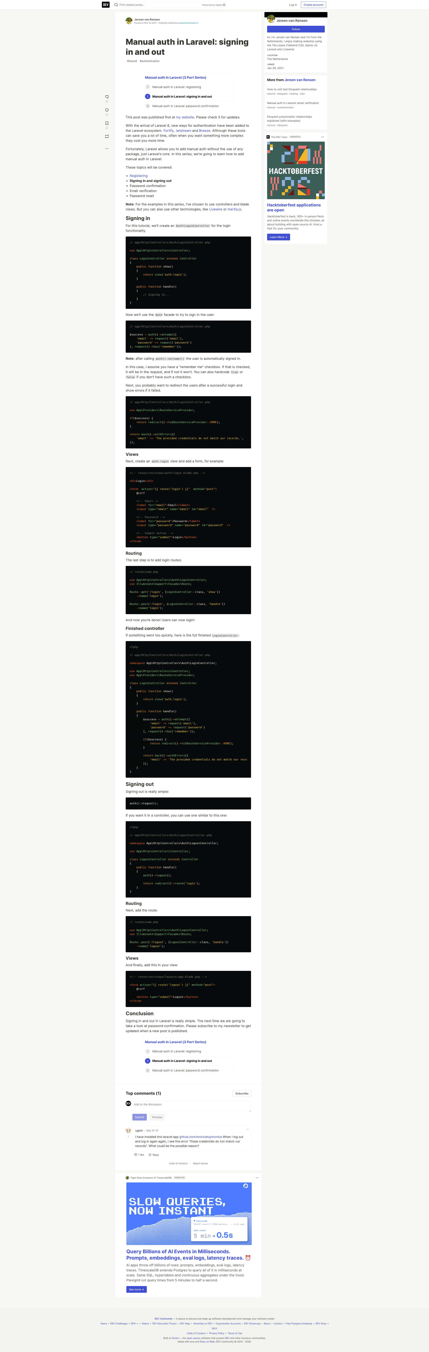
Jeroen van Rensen (147, 19)
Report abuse (200, 1163)
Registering (139, 176)
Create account (313, 4)
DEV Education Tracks (164, 1323)
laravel (132, 61)
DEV (227, 1338)
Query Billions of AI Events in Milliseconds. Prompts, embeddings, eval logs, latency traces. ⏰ (188, 1254)
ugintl (139, 1130)
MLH (214, 1328)
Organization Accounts (228, 1323)
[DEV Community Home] (106, 4)
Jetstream (183, 131)
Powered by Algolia (212, 5)
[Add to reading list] (107, 125)
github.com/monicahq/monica (200, 1137)
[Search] (116, 5)
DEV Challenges (119, 1323)
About (267, 1323)
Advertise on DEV (202, 1323)
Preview (157, 1117)
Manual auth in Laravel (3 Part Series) (175, 77)
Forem (175, 1338)
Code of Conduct (178, 1163)
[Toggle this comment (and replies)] (129, 1136)
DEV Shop (321, 1323)
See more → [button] (136, 1289)
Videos (145, 1323)
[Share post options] (107, 148)
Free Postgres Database (299, 1323)
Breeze (204, 131)
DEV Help (185, 1323)
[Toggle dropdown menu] (247, 1129)
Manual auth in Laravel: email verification (292, 105)
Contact (278, 1323)
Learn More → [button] (278, 237)
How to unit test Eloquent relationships (291, 91)
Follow (296, 29)
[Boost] (107, 136)
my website (185, 117)
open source (193, 1338)
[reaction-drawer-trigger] (107, 98)
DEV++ (134, 1323)
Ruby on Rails (207, 1341)
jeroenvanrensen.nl (189, 23)
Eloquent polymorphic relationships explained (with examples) (289, 121)
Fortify (168, 131)
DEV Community (163, 1318)
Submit (139, 1117)
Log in (293, 4)
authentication (150, 61)
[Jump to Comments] (107, 111)
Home (104, 1323)
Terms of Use (235, 1333)
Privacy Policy (216, 1333)
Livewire (215, 209)
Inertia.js (234, 209)
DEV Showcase (252, 1323)
